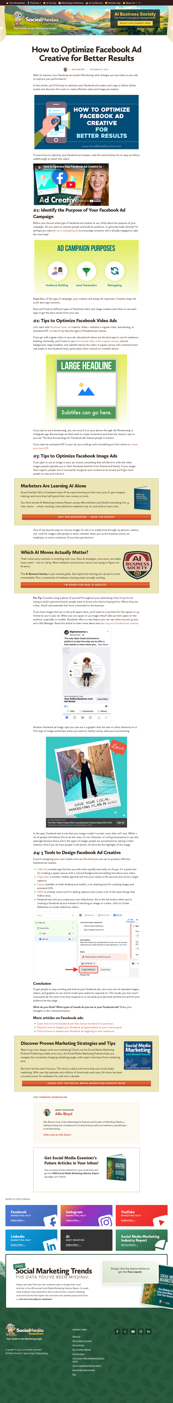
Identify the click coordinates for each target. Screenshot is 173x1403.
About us (76, 1336)
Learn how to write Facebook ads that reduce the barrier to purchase (75, 1023)
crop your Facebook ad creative (121, 623)
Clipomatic (43, 876)
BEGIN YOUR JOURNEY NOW (135, 23)
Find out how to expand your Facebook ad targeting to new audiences (75, 1031)
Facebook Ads (59, 1097)
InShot (41, 869)
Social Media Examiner (36, 19)
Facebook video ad (60, 327)
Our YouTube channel (81, 1349)
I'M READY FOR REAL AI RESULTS (85, 584)
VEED (40, 891)
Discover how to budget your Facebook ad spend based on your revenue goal (79, 1027)
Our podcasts (78, 1345)
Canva (40, 884)
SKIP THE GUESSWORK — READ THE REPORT (86, 517)
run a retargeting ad (67, 230)
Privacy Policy (42, 1353)
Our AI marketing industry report (86, 1365)
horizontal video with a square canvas (97, 341)
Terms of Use (29, 1353)
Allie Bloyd (63, 1114)
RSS (74, 1374)
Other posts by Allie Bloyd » (57, 1134)
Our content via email (82, 1341)
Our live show (78, 1354)
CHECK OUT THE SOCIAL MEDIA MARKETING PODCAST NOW (86, 1083)
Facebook (44, 1097)
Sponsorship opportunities (83, 1370)
